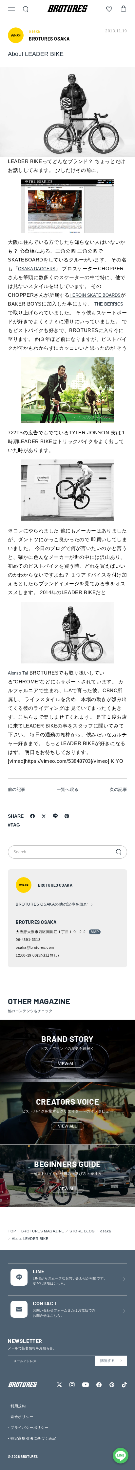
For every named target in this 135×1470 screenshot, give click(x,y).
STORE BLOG (82, 1231)
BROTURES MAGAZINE (42, 1231)
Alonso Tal (18, 673)
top (12, 1231)
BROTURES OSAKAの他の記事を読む (52, 904)
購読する (107, 1360)
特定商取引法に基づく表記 (33, 1438)
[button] (11, 10)
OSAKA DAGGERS (36, 268)
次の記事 (118, 789)
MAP (95, 932)
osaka (105, 1231)
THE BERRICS (108, 304)
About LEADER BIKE (30, 1239)
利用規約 (18, 1406)
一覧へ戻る (68, 789)
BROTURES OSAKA (49, 39)
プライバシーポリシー (29, 1427)
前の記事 (17, 789)
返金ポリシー (21, 1417)
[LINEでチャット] (120, 1455)
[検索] (118, 852)
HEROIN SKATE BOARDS (95, 295)
